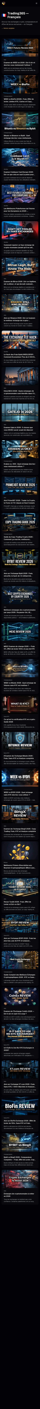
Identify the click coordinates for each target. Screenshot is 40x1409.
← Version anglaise (8, 28)
